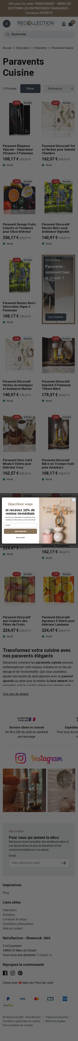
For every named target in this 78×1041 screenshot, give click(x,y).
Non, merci (20, 537)
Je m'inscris (20, 531)
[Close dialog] (73, 500)
